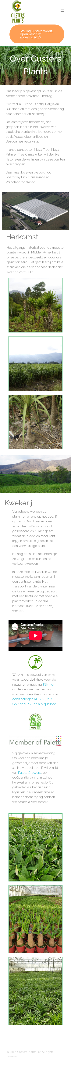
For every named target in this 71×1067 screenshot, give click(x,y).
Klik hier (48, 684)
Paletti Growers (29, 773)
